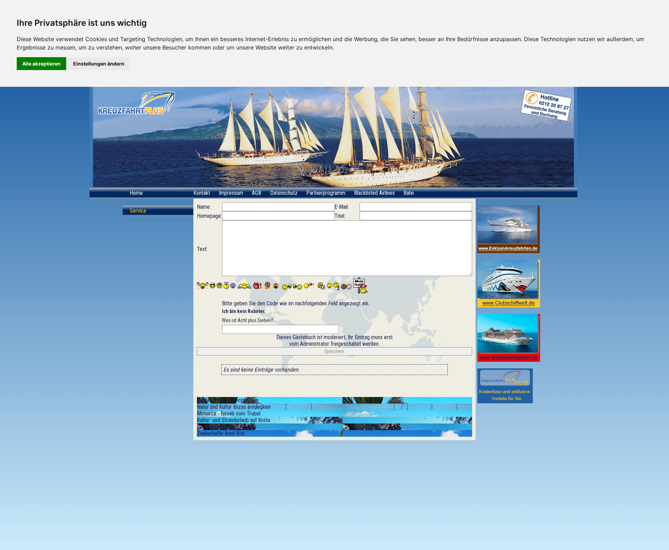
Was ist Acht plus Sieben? (247, 315)
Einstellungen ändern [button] (98, 64)
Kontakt (201, 193)
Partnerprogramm (325, 193)
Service (138, 210)
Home (136, 193)
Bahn (408, 193)
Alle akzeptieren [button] (41, 64)
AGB (256, 193)
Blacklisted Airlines (374, 193)
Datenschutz (284, 193)
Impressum (231, 193)
